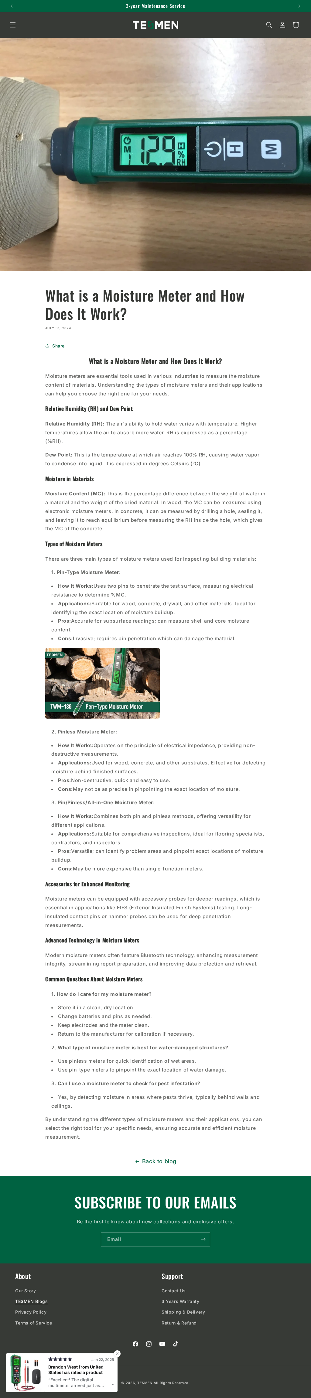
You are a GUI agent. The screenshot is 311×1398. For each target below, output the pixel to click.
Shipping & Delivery (183, 1311)
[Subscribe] (203, 1239)
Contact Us (174, 1290)
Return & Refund (179, 1322)
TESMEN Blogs (31, 1301)
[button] (12, 25)
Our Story (25, 1290)
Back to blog (159, 1161)
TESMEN (144, 1383)
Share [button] (58, 345)
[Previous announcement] (12, 6)
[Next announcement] (299, 6)
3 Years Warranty (181, 1301)
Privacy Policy (30, 1311)
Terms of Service (33, 1322)
